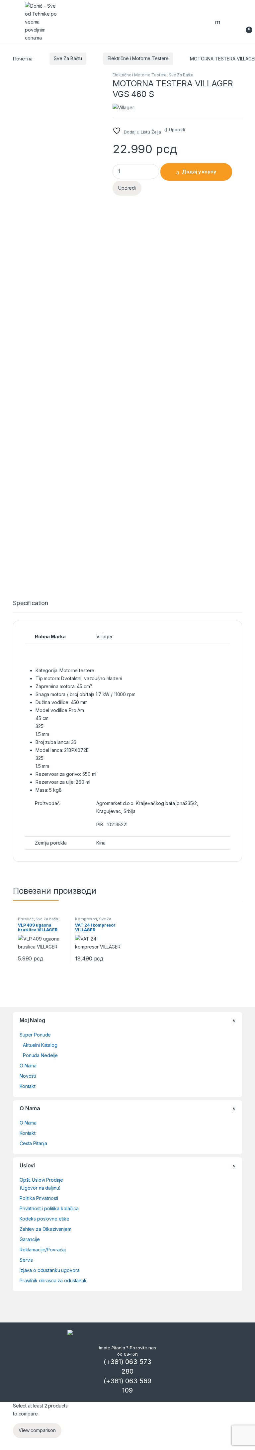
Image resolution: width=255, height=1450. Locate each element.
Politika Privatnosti (39, 1198)
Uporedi (177, 129)
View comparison (37, 1430)
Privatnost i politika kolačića (49, 1208)
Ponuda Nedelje (40, 1055)
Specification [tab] (30, 603)
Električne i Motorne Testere (138, 58)
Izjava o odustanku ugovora (49, 1270)
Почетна (23, 58)
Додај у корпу (199, 171)
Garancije (30, 1239)
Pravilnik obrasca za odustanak (53, 1280)
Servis (26, 1260)
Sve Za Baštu (68, 58)
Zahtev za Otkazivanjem (45, 1229)
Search (218, 22)
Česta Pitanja (33, 1143)
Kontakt (28, 1086)
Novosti (28, 1076)
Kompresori (86, 919)
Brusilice (26, 919)
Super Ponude (35, 1035)
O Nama (28, 1065)
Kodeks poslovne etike (44, 1219)
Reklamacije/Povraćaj (43, 1249)
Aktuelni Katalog (40, 1045)
